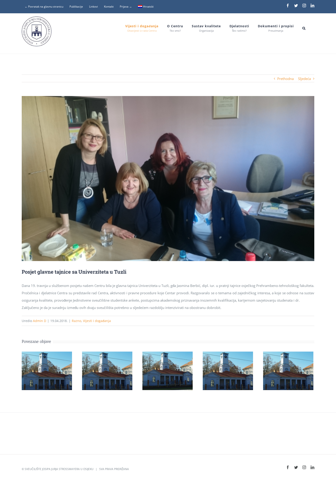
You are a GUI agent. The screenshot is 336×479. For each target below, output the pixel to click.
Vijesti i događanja (97, 321)
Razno (76, 321)
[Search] (304, 28)
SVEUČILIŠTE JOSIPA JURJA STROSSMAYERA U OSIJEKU (59, 469)
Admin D (39, 321)
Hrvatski (148, 6)
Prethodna (285, 78)
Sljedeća (304, 78)
